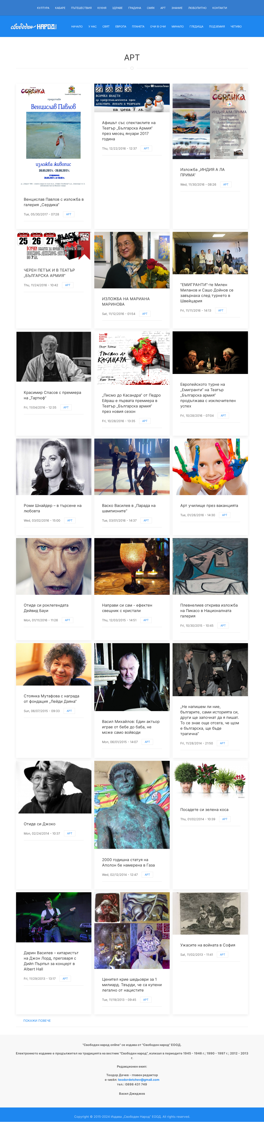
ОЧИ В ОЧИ (158, 26)
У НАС (93, 26)
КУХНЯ (101, 7)
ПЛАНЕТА (138, 26)
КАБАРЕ (60, 7)
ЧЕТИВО (236, 26)
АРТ (163, 7)
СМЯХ (151, 7)
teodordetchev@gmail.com (138, 1080)
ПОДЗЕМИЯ (217, 26)
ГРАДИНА (134, 7)
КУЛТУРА (43, 7)
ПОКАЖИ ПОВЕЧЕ (37, 1021)
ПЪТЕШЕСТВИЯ (81, 7)
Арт (68, 214)
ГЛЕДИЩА (196, 26)
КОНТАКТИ (219, 7)
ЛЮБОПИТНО (197, 7)
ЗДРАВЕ (117, 7)
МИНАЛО (178, 26)
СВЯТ (106, 26)
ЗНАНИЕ (176, 7)
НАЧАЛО (77, 26)
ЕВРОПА (120, 26)
